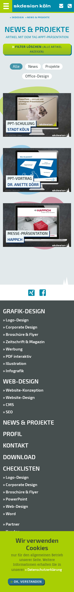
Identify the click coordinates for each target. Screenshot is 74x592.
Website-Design (20, 397)
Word (11, 513)
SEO (9, 411)
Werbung (14, 349)
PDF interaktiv (18, 356)
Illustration (16, 363)
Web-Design (20, 381)
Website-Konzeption (24, 390)
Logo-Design (17, 319)
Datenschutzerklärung (44, 569)
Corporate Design (21, 327)
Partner (13, 524)
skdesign (18, 17)
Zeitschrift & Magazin (25, 341)
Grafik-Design (24, 311)
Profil (12, 433)
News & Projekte (38, 17)
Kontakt (15, 445)
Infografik (15, 370)
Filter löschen (38, 49)
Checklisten (21, 468)
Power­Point (16, 499)
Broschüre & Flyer (22, 334)
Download (19, 456)
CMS (10, 404)
